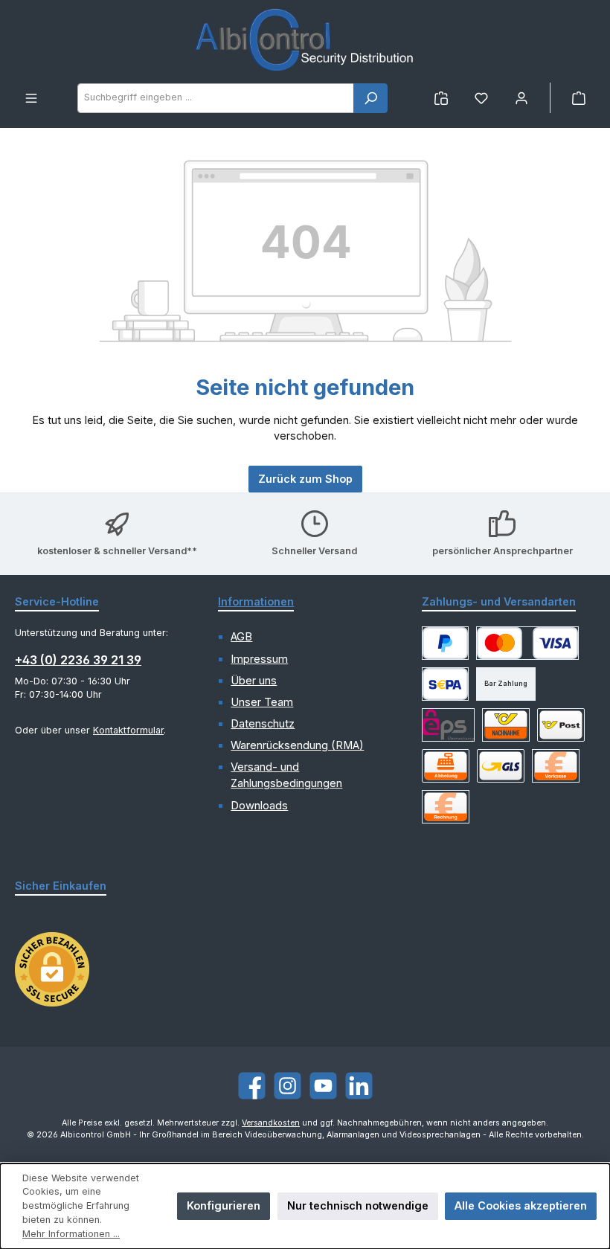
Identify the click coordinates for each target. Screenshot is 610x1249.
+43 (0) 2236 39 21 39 (78, 659)
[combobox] (215, 98)
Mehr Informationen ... (71, 1233)
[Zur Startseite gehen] (305, 41)
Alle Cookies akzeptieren (521, 1205)
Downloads (259, 805)
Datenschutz (263, 724)
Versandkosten (271, 1123)
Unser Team (262, 702)
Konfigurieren (223, 1205)
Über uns (254, 680)
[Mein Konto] (521, 98)
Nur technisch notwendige (357, 1205)
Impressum (259, 659)
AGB (241, 636)
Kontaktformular (128, 730)
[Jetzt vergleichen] (441, 98)
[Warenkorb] (578, 98)
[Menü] (31, 98)
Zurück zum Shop (305, 478)
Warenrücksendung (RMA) (297, 745)
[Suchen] (370, 98)
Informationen (256, 601)
